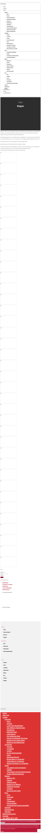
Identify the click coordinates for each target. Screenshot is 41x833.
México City (11, 778)
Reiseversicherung (9, 814)
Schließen (2, 831)
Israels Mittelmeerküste (15, 774)
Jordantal (10, 749)
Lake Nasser (11, 734)
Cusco (9, 799)
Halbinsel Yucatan (13, 787)
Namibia (5, 680)
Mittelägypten (12, 732)
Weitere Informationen (32, 820)
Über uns (5, 634)
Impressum (5, 646)
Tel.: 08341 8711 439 (10, 818)
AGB (4, 643)
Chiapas (10, 789)
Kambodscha (6, 670)
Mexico (4, 672)
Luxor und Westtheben (15, 726)
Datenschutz (6, 648)
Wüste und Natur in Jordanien (17, 763)
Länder (5, 717)
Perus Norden (12, 803)
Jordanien (5, 667)
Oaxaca (9, 780)
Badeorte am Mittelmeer (16, 742)
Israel (4, 665)
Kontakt (5, 637)
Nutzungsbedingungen (7, 651)
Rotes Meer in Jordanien (15, 759)
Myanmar (20, 102)
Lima (8, 795)
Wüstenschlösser (13, 757)
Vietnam (5, 678)
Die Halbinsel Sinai (13, 736)
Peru (4, 675)
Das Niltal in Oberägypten (16, 728)
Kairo (9, 721)
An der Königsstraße (14, 753)
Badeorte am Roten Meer (16, 740)
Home (4, 629)
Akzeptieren (3, 822)
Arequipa (10, 797)
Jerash (9, 751)
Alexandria (10, 730)
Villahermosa (11, 782)
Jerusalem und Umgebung (16, 768)
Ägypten (5, 662)
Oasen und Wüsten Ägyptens (17, 738)
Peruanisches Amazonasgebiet (18, 805)
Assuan (9, 724)
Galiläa (9, 770)
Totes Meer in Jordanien (15, 761)
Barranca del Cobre (14, 791)
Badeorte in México (14, 784)
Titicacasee (11, 801)
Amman (9, 747)
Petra (9, 755)
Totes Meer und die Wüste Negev (19, 772)
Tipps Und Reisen (6, 632)
